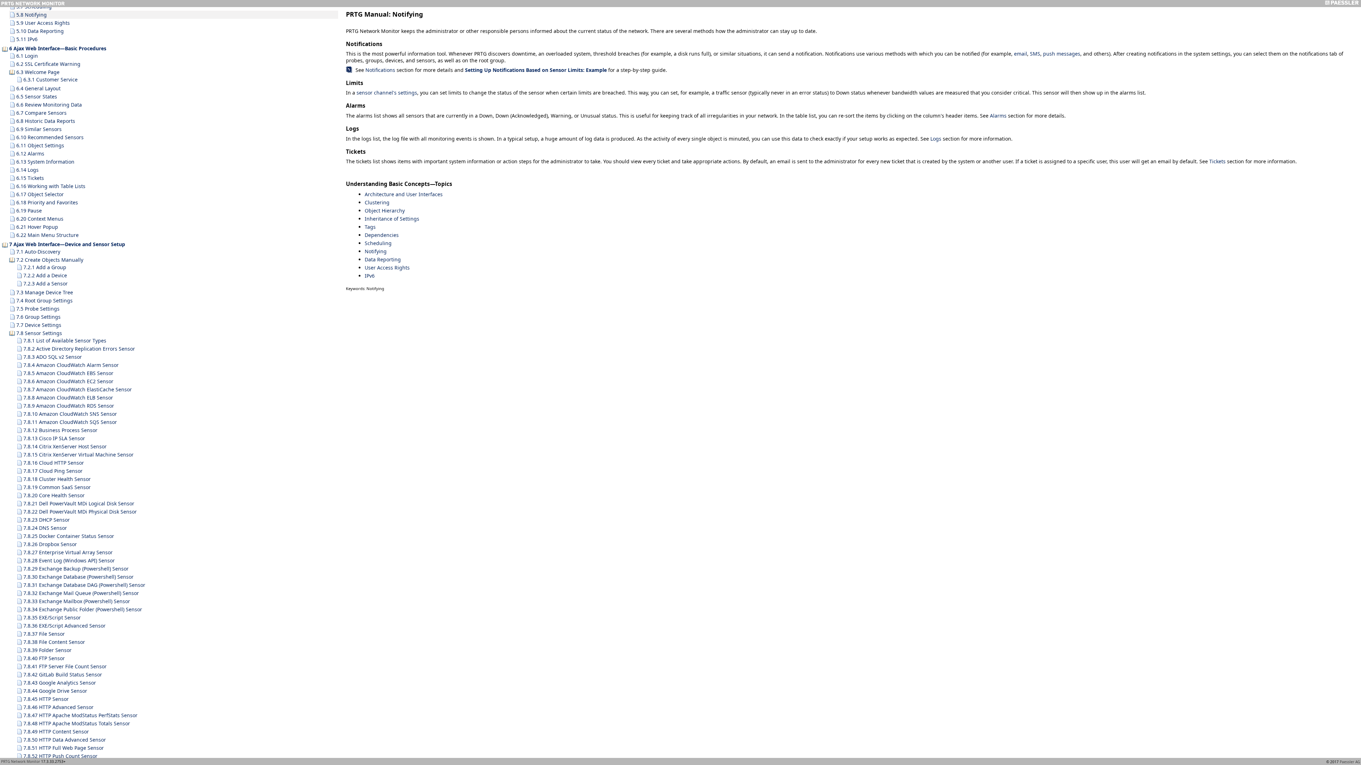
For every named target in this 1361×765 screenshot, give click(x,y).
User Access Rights (387, 267)
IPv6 (370, 275)
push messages (1061, 53)
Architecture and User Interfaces (404, 194)
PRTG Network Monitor (20, 761)
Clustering (377, 202)
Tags (370, 226)
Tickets (1217, 161)
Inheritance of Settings (392, 218)
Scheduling (378, 243)
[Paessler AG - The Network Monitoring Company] (1341, 3)
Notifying (376, 251)
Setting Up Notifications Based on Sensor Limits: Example (536, 70)
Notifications (380, 70)
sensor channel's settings (387, 92)
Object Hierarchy (385, 210)
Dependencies (382, 235)
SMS (1035, 53)
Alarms (998, 115)
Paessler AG (1350, 761)
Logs (935, 138)
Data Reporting (383, 259)
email (1020, 53)
